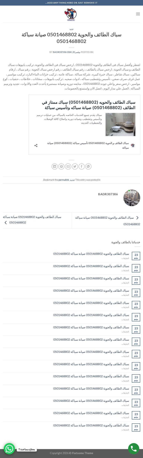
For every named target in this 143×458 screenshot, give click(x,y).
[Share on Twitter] (75, 166)
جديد (71, 29)
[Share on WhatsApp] (88, 166)
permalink (63, 179)
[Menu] (138, 13)
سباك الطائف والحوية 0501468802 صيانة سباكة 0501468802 (91, 253)
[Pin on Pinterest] (61, 166)
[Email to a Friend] (68, 166)
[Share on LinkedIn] (55, 166)
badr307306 (60, 52)
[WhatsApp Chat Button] (9, 448)
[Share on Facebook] (82, 166)
